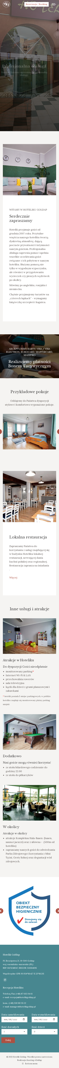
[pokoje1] (29, 431)
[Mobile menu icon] (54, 4)
